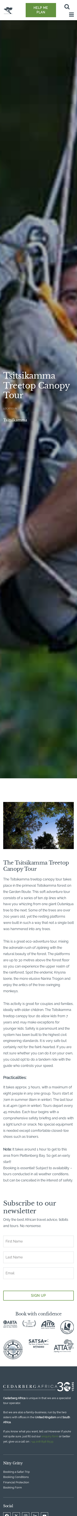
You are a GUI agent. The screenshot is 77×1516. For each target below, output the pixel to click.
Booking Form (12, 1487)
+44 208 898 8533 (42, 1441)
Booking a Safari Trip (16, 1471)
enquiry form (49, 1436)
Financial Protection (16, 1482)
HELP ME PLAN (41, 10)
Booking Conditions (16, 1477)
